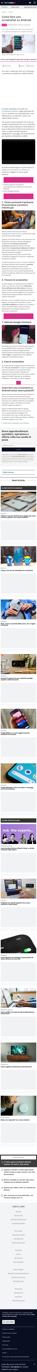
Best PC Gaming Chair (18, 1242)
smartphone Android (10, 111)
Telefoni (4, 12)
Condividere (8, 66)
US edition (15, 1367)
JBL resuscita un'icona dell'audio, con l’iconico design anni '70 (18, 1197)
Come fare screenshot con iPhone (16, 423)
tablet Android (17, 234)
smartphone (24, 262)
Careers (4, 1353)
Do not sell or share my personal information (15, 1357)
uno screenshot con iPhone (16, 170)
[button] (2, 2)
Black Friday (15, 7)
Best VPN (18, 1211)
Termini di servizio (22, 454)
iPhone (4, 113)
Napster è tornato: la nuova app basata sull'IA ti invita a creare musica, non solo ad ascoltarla (19, 1172)
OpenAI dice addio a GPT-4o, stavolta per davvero (19, 1189)
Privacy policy (6, 1337)
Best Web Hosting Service (18, 1219)
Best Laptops (18, 1231)
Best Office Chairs (18, 1281)
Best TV (18, 1254)
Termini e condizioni (8, 1329)
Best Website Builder (18, 1223)
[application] (18, 150)
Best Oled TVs (18, 1258)
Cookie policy (6, 1341)
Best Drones (18, 1296)
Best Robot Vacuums (18, 1300)
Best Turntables (18, 1269)
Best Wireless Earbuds (18, 1277)
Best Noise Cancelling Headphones (18, 1273)
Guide (4, 25)
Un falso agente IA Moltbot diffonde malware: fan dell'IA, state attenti (17, 1163)
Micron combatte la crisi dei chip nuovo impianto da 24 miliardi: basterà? (19, 1181)
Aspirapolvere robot (30, 7)
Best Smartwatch (18, 1262)
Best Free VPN (18, 1215)
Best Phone (18, 1250)
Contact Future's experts (9, 1333)
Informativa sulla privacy (18, 456)
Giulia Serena (13, 25)
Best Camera (18, 1289)
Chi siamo (5, 1345)
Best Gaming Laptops (18, 1235)
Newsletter (31, 66)
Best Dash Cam (18, 1292)
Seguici (22, 66)
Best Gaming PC (18, 1239)
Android (11, 12)
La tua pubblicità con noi (9, 1349)
